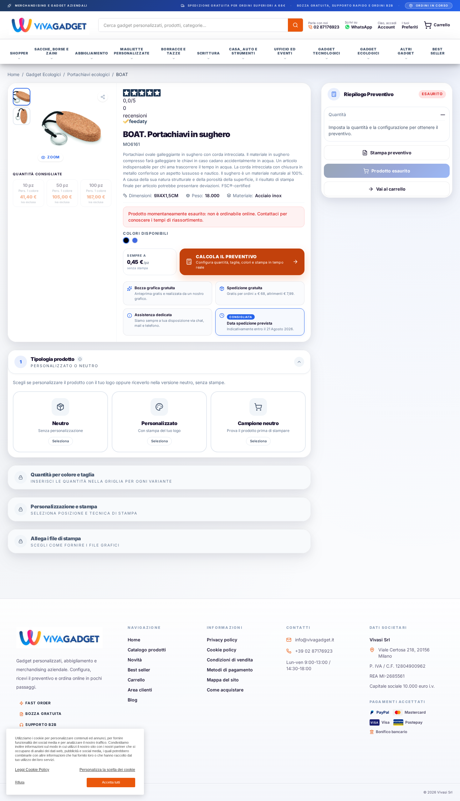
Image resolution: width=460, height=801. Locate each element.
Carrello (136, 679)
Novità (135, 659)
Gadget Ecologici (43, 74)
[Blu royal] (135, 240)
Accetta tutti (111, 782)
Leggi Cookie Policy (32, 770)
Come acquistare (225, 689)
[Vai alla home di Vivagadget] (49, 25)
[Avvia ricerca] (295, 25)
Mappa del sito (223, 679)
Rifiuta (19, 782)
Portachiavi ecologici (88, 74)
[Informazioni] (80, 359)
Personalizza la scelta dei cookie (107, 770)
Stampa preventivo (390, 152)
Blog (132, 699)
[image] (21, 96)
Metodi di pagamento (230, 669)
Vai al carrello (391, 189)
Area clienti (140, 689)
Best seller (139, 669)
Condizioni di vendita (230, 659)
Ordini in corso (432, 5)
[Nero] (126, 240)
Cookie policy (221, 649)
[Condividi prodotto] (103, 97)
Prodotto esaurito (390, 170)
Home (13, 74)
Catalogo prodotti (147, 649)
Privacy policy (222, 639)
